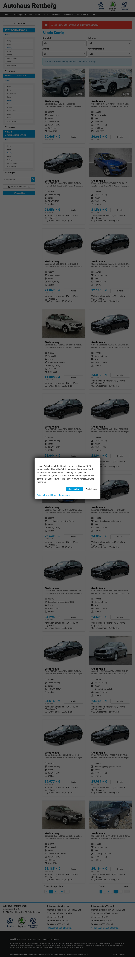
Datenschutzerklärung (47, 495)
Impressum (64, 495)
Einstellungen (91, 489)
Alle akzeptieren (74, 489)
